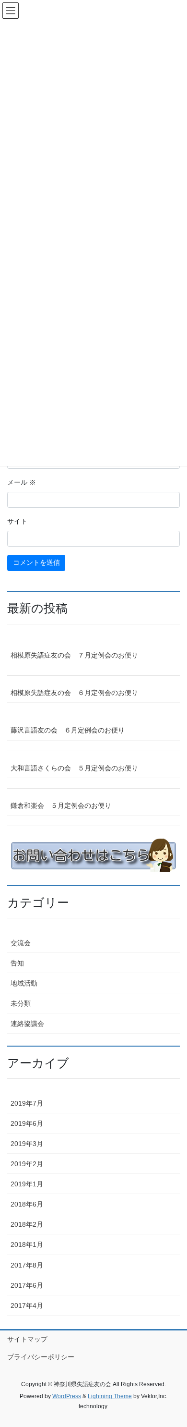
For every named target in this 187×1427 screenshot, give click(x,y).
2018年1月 (27, 1244)
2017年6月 (27, 1285)
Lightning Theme (110, 1396)
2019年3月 (27, 1143)
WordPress (66, 1396)
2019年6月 (27, 1123)
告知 (17, 963)
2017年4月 (27, 1305)
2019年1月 (27, 1184)
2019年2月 (27, 1164)
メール (21, 482)
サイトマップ (27, 1339)
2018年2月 (27, 1224)
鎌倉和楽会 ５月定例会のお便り (61, 805)
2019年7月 (27, 1103)
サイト (17, 521)
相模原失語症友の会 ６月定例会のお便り (74, 692)
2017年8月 (27, 1265)
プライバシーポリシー (40, 1357)
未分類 (21, 1003)
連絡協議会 (27, 1023)
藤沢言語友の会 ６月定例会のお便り (68, 730)
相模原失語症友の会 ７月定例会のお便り (74, 655)
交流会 (21, 943)
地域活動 (24, 983)
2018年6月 (27, 1204)
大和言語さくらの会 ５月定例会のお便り (74, 768)
